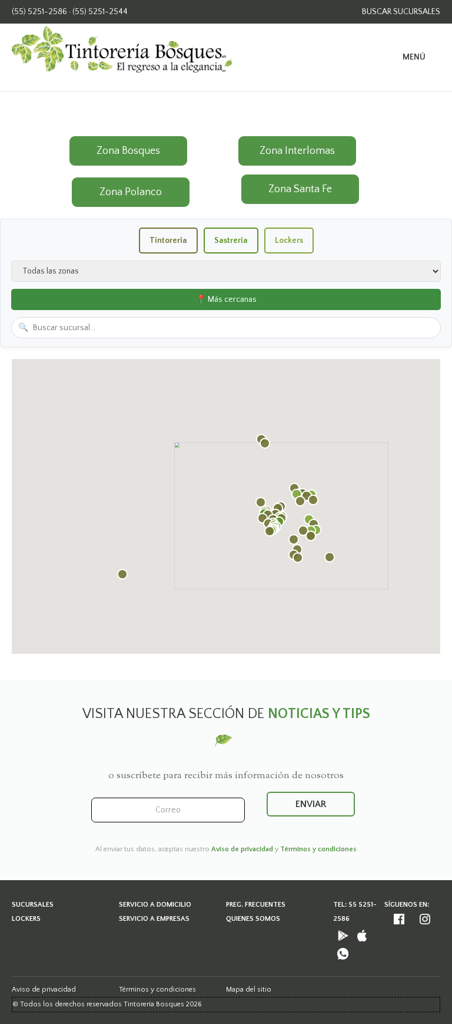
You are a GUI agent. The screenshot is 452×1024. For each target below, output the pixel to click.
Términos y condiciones (318, 849)
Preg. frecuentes (255, 904)
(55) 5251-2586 (39, 12)
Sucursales (33, 904)
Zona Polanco (130, 192)
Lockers (26, 919)
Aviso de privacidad (242, 849)
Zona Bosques (128, 151)
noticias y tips (319, 714)
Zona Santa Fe (300, 189)
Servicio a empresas (154, 919)
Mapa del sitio (248, 989)
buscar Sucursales (401, 12)
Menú (414, 57)
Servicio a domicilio (155, 904)
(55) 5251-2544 (100, 12)
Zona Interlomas (297, 151)
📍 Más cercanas (226, 299)
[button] (122, 574)
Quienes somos (253, 919)
